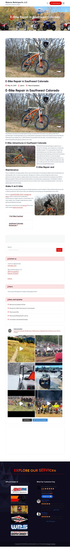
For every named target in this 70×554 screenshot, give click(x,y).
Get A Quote (56, 3)
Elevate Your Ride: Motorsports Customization (22, 308)
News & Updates (33, 85)
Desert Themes (51, 544)
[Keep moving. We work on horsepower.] (48, 376)
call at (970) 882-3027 (16, 194)
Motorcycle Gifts (14, 312)
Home (24, 21)
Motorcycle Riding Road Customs (18, 315)
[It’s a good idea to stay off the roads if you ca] (21, 376)
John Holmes (45, 500)
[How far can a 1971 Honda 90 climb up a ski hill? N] (21, 403)
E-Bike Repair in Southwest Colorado (37, 21)
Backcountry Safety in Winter (17, 304)
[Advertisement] (35, 440)
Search (10, 247)
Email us (10, 278)
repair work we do (18, 207)
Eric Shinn (44, 513)
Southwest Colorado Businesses (18, 319)
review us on (46, 496)
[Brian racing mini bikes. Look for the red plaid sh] (48, 403)
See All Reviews (50, 521)
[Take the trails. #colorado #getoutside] (21, 348)
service (25, 205)
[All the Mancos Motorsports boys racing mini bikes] (48, 348)
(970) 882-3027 (12, 265)
